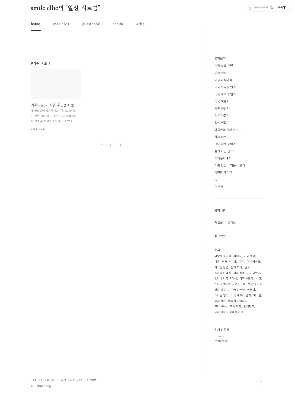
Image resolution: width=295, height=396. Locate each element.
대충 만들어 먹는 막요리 (229, 165)
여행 (217, 261)
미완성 (218, 186)
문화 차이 (236, 267)
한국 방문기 (221, 137)
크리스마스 (220, 306)
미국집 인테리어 (237, 301)
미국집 (251, 290)
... (215, 179)
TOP (260, 381)
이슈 (241, 261)
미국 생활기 (221, 73)
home (35, 23)
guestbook (91, 23)
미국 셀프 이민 (223, 65)
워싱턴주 (249, 306)
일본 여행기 (221, 115)
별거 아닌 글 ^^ (224, 151)
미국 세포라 (246, 278)
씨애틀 (237, 256)
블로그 (248, 267)
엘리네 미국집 (222, 273)
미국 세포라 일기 (225, 94)
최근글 (218, 222)
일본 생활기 (221, 108)
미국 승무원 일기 (225, 87)
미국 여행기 (221, 101)
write (140, 23)
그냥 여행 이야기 (225, 144)
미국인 (257, 295)
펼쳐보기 (220, 58)
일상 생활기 (221, 122)
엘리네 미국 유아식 (225, 278)
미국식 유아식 (223, 80)
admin (118, 23)
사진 (258, 278)
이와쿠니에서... (224, 158)
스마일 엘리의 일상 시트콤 (230, 284)
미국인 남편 (221, 267)
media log (61, 23)
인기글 (231, 222)
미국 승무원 (238, 290)
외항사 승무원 (222, 256)
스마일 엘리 (221, 295)
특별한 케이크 (223, 172)
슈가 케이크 (253, 261)
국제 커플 (235, 306)
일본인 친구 (255, 284)
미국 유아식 (229, 261)
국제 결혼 (220, 301)
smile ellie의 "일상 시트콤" (65, 8)
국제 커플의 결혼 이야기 (228, 312)
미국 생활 (249, 256)
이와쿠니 (255, 273)
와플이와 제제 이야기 (227, 129)
